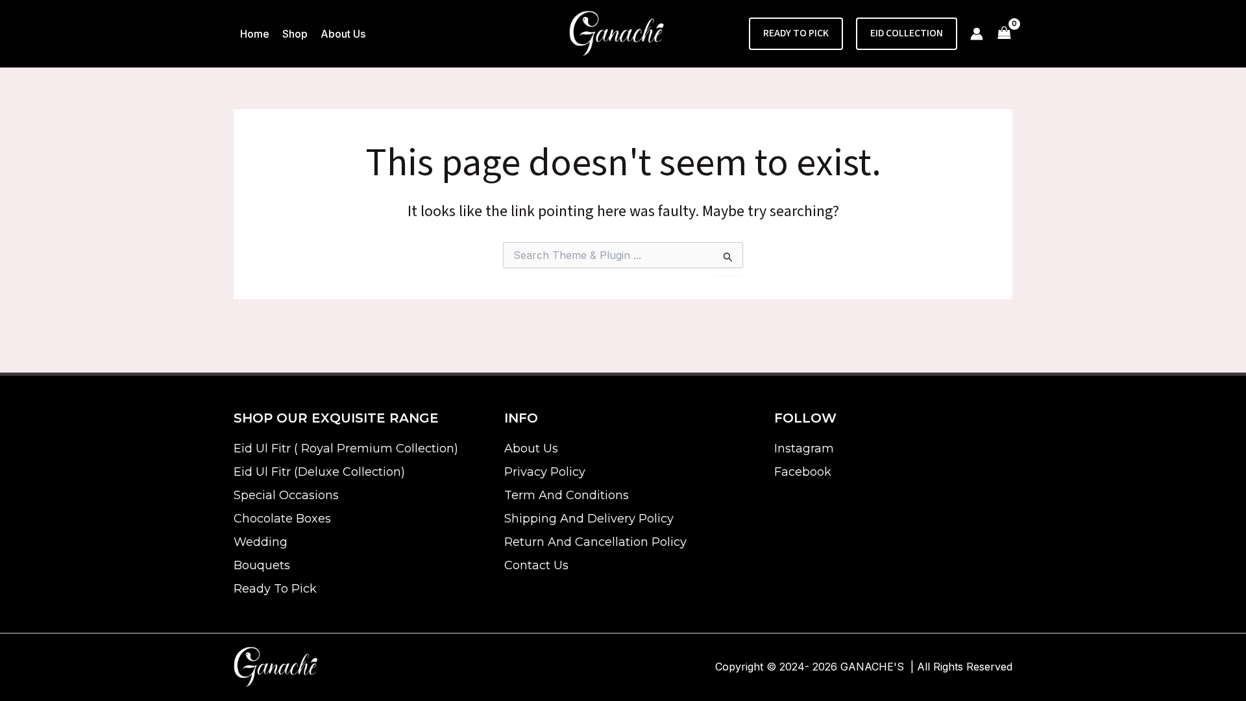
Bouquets (262, 565)
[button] (796, 34)
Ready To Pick (275, 589)
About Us (531, 448)
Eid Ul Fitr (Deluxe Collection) (319, 472)
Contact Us (536, 565)
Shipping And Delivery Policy (589, 518)
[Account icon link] (976, 33)
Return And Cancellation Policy (595, 542)
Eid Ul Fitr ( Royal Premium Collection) (346, 448)
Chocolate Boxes (282, 518)
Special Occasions (286, 495)
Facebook (802, 472)
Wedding (260, 542)
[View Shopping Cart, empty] (1004, 34)
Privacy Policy (544, 472)
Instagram (804, 448)
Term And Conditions (566, 495)
